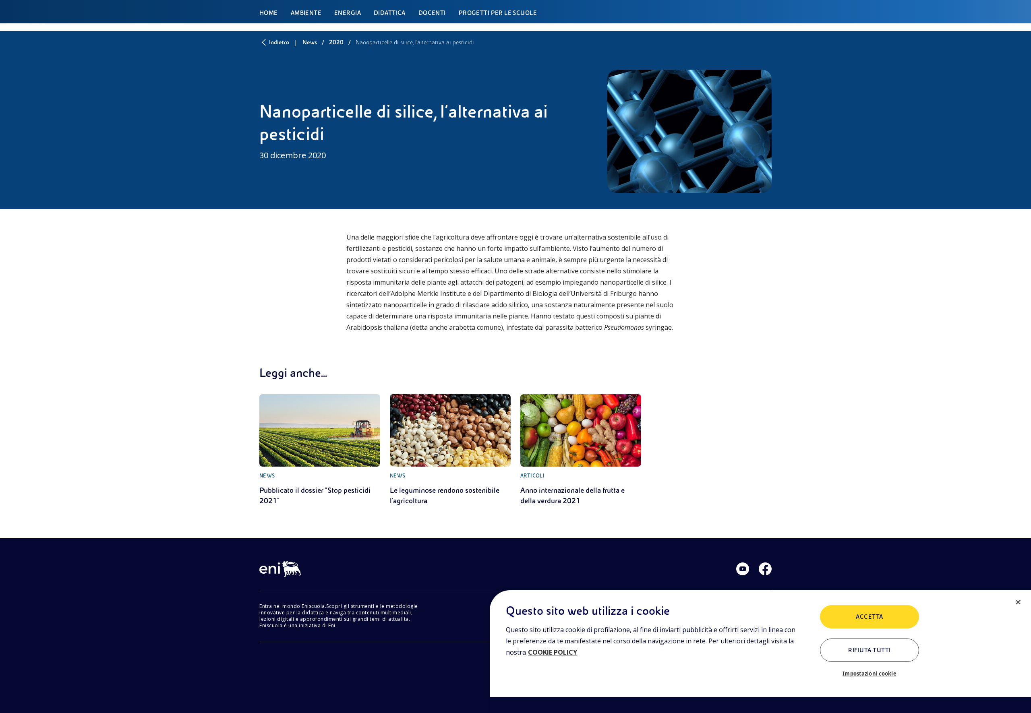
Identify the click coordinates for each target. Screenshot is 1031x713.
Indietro (279, 42)
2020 (336, 42)
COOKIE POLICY (552, 652)
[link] (319, 450)
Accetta (869, 617)
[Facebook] (765, 568)
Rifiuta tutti (869, 650)
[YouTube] (742, 568)
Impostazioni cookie (869, 673)
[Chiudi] (1018, 602)
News (309, 42)
